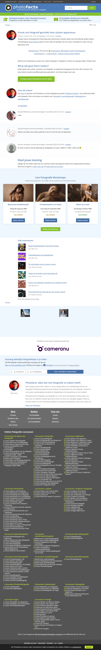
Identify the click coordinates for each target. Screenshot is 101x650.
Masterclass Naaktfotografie (18, 204)
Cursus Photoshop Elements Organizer (18, 514)
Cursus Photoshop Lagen (13, 502)
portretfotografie (23, 99)
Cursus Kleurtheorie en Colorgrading (17, 496)
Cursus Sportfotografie (42, 449)
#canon (72, 51)
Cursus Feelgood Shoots (13, 579)
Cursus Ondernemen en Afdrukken (47, 588)
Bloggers (55, 418)
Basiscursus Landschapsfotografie (47, 540)
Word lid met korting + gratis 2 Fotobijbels (38, 14)
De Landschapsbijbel (34, 418)
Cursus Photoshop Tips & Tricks (15, 519)
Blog (13, 411)
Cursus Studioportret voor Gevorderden (48, 561)
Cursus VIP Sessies (42, 623)
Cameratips (8, 449)
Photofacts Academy (72, 93)
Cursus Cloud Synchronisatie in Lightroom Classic (76, 469)
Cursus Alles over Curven (13, 523)
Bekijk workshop (18, 220)
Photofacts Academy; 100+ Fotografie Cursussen (27, 18)
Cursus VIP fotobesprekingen (14, 605)
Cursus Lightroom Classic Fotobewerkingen (74, 455)
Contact (55, 415)
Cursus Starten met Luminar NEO (46, 491)
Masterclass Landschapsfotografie (47, 538)
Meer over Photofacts (33, 405)
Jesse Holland (34, 42)
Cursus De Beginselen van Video (77, 588)
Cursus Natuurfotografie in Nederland (17, 545)
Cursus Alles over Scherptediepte (16, 442)
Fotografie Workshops (24, 1)
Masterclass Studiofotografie (45, 559)
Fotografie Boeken (37, 1)
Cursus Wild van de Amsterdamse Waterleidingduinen (16, 548)
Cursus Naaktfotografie (12, 575)
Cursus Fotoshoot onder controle (15, 568)
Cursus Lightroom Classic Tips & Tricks (79, 453)
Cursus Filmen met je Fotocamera (77, 587)
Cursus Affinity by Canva (43, 612)
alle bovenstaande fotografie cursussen (48, 634)
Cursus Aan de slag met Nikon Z (46, 476)
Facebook (49, 365)
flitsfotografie (79, 96)
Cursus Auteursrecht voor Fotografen (47, 609)
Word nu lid (72, 14)
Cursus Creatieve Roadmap (75, 496)
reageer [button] (68, 112)
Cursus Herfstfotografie (12, 542)
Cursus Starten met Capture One (46, 604)
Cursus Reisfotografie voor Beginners (48, 440)
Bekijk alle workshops (50, 229)
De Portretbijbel (34, 415)
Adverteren (55, 421)
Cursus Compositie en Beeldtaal (15, 457)
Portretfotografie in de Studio (50, 204)
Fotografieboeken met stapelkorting (40, 255)
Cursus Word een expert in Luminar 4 (48, 496)
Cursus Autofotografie (12, 587)
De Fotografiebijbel (34, 421)
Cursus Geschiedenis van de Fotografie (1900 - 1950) (14, 454)
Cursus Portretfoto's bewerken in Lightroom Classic (76, 446)
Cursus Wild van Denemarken (14, 551)
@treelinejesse (34, 51)
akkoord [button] (88, 647)
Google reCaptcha (74, 365)
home (8, 25)
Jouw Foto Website (58, 1)
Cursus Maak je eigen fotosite (45, 618)
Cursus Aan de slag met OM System (47, 478)
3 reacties (58, 36)
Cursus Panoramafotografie (44, 462)
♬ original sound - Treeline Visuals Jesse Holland (62, 54)
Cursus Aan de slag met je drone (46, 607)
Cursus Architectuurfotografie (45, 442)
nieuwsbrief (41, 643)
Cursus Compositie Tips (43, 479)
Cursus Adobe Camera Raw (14, 500)
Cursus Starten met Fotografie (14, 441)
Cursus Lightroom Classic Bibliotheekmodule (74, 462)
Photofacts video (13, 418)
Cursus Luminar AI (41, 495)
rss (56, 643)
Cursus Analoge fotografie (74, 505)
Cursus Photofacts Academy (45, 616)
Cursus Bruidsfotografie (73, 559)
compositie (57, 96)
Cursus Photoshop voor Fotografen (16, 495)
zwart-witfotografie (67, 96)
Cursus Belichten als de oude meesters (48, 564)
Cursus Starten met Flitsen (13, 561)
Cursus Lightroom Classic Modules (77, 444)
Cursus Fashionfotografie (43, 566)
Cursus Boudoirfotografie (13, 563)
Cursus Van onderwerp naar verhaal (77, 495)
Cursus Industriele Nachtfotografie (47, 483)
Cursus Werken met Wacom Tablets (47, 602)
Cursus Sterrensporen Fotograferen (47, 546)
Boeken (13, 421)
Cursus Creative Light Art (74, 509)
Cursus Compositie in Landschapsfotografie (42, 548)
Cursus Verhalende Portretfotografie (16, 570)
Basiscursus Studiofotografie (45, 563)
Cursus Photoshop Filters (13, 518)
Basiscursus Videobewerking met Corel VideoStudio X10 (77, 595)
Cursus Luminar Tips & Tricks (45, 493)
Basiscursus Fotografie (12, 458)
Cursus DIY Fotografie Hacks (45, 485)
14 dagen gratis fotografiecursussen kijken (36, 79)
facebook (50, 643)
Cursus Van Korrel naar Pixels (45, 470)
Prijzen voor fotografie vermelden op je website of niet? (47, 283)
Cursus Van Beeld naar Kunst (75, 493)
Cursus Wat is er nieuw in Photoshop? (17, 525)
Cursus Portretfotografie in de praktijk (17, 564)
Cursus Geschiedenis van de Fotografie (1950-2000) (14, 464)
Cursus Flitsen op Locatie (13, 566)
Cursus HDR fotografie (43, 460)
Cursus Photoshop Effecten (14, 527)
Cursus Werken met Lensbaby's (76, 498)
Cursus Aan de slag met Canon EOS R (48, 481)
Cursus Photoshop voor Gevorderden (17, 498)
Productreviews (40, 614)
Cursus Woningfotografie (13, 588)
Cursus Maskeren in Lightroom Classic (78, 442)
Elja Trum (42, 36)
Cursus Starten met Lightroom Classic (78, 440)
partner (60, 643)
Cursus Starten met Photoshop (15, 491)
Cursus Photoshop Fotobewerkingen (17, 521)
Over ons (55, 411)
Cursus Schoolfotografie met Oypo (47, 590)
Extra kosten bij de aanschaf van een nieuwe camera (46, 292)
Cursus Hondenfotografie (74, 538)
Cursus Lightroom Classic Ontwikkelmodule (74, 450)
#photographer (80, 51)
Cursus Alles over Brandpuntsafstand (17, 460)
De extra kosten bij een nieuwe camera (42, 264)
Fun (95, 25)
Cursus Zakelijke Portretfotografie (16, 577)
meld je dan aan (38, 166)
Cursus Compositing (11, 516)
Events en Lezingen (42, 628)
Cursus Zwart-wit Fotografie (75, 503)
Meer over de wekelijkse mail (15, 365)
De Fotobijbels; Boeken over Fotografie (74, 18)
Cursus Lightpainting (72, 507)
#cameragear (55, 51)
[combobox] (76, 8)
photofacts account (30, 643)
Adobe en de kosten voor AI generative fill (42, 273)
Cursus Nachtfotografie (43, 463)
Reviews (13, 415)
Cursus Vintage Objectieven (75, 511)
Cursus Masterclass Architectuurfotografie (42, 452)
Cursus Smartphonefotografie (45, 469)
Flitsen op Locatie (82, 204)
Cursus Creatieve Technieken (75, 491)
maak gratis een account (54, 166)
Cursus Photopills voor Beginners (16, 602)
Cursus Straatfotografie (43, 447)
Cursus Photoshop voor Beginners (16, 493)
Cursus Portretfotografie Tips (14, 559)
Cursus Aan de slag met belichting (16, 444)
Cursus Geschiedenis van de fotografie (18, 451)
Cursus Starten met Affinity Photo (46, 611)
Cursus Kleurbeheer (42, 454)
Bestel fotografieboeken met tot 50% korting (43, 246)
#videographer (39, 54)
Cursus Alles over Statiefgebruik (15, 462)
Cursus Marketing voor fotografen (46, 587)
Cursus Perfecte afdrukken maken (46, 605)
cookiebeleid (76, 647)
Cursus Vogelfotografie (73, 536)
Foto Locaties (47, 1)
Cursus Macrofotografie (12, 543)
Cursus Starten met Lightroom (75, 438)
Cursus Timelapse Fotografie (45, 472)
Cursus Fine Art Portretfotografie (15, 580)
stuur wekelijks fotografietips (65, 372)
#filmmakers (65, 51)
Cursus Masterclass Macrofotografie (16, 540)
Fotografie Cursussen (11, 1)
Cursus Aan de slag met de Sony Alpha (48, 474)
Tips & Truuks (13, 425)
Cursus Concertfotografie (43, 438)
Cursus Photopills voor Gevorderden (17, 604)
